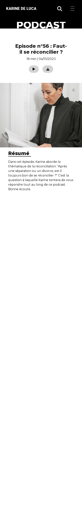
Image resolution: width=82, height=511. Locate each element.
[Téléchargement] (48, 69)
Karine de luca (21, 8)
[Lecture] (34, 69)
